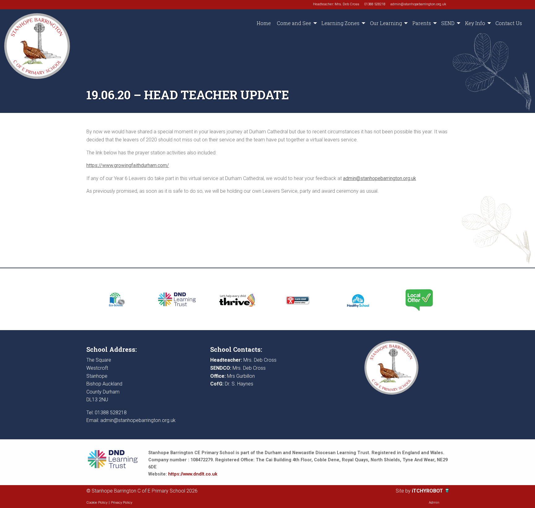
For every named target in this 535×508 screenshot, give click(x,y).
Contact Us (508, 23)
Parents (421, 23)
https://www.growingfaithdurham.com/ (127, 165)
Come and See (294, 23)
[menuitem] (264, 23)
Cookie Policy (96, 503)
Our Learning (386, 23)
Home (264, 23)
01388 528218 (374, 4)
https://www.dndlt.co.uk (192, 474)
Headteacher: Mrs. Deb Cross (336, 4)
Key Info (475, 23)
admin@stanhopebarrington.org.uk (418, 4)
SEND (448, 23)
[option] (116, 299)
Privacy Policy (121, 503)
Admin (434, 503)
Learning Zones (340, 23)
